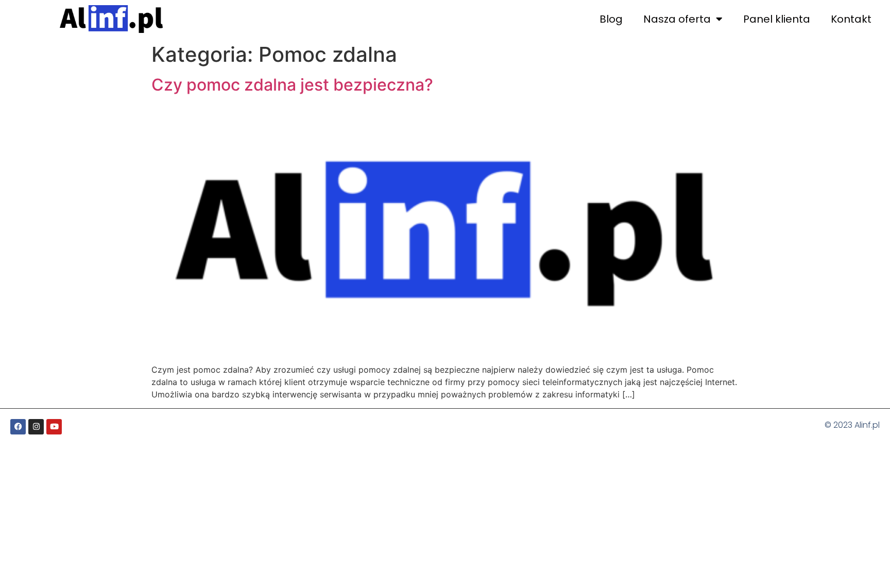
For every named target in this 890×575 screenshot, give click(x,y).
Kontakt (851, 19)
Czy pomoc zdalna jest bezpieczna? (292, 85)
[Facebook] (18, 426)
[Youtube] (54, 426)
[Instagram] (36, 426)
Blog (611, 19)
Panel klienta (776, 19)
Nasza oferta (677, 19)
